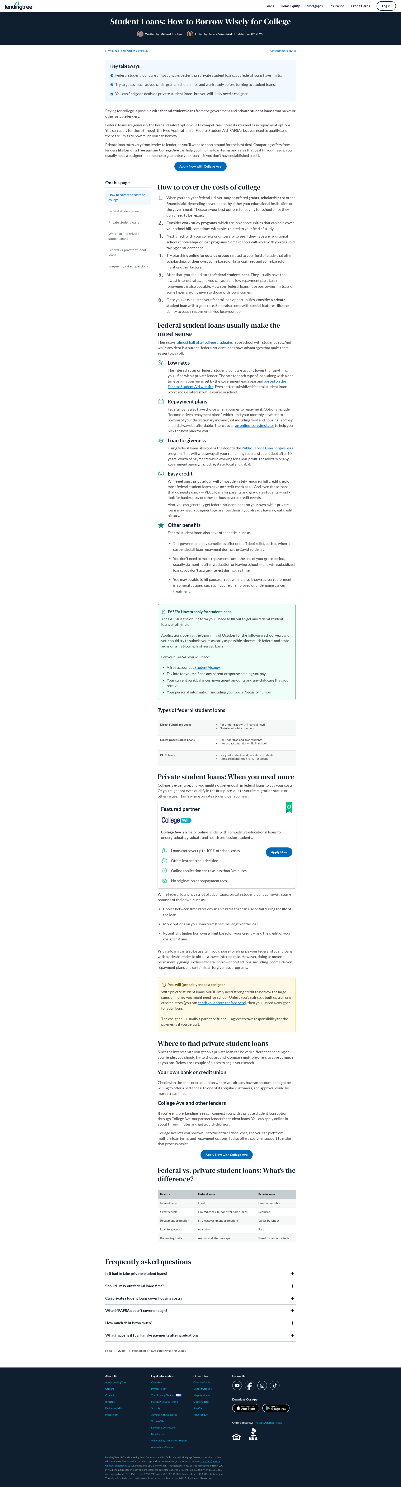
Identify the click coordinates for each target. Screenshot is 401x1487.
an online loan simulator (254, 425)
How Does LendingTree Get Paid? (126, 50)
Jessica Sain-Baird (220, 34)
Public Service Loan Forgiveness (267, 448)
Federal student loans (123, 211)
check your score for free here (221, 1002)
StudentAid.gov (207, 667)
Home (108, 1350)
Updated (248, 34)
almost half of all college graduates (205, 342)
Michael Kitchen (171, 34)
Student (122, 1350)
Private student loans (123, 222)
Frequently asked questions (128, 266)
